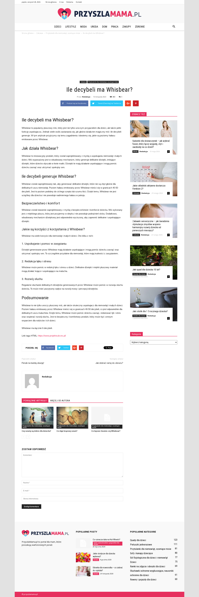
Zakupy (126, 26)
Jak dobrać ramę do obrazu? (109, 363)
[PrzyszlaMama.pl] (99, 14)
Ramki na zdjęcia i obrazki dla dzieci (147, 566)
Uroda (94, 26)
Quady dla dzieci (139, 274)
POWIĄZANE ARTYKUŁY (35, 400)
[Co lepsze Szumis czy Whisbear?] (107, 418)
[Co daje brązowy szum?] (72, 418)
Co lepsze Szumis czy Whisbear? (105, 431)
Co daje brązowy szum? (67, 431)
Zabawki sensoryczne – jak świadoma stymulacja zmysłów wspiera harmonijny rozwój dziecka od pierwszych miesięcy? (150, 226)
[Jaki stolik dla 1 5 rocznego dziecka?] (153, 304)
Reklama (69, 2)
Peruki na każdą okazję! (33, 363)
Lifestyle (70, 26)
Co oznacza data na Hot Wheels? (106, 539)
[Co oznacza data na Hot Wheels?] (83, 543)
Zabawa (83, 82)
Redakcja (86, 97)
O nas (61, 2)
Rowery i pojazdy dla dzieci (143, 579)
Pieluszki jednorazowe (141, 544)
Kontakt (79, 2)
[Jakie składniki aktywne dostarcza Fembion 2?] (153, 179)
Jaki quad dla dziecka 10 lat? (146, 269)
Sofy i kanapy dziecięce (141, 553)
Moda (83, 26)
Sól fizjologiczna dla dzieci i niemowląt (149, 557)
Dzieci (57, 26)
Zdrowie (140, 26)
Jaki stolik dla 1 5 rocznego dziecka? (150, 311)
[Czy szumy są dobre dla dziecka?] (37, 418)
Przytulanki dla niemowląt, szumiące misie (103, 82)
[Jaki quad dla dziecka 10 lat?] (153, 262)
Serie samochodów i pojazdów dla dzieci (106, 543)
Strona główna (51, 2)
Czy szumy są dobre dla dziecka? (36, 431)
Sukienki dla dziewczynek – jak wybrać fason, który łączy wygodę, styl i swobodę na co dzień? (151, 143)
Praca (114, 26)
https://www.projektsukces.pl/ (52, 335)
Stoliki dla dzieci (139, 316)
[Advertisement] (99, 58)
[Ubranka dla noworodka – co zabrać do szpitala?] (83, 571)
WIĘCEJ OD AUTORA (60, 400)
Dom (104, 26)
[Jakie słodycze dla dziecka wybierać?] (83, 557)
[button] (173, 26)
